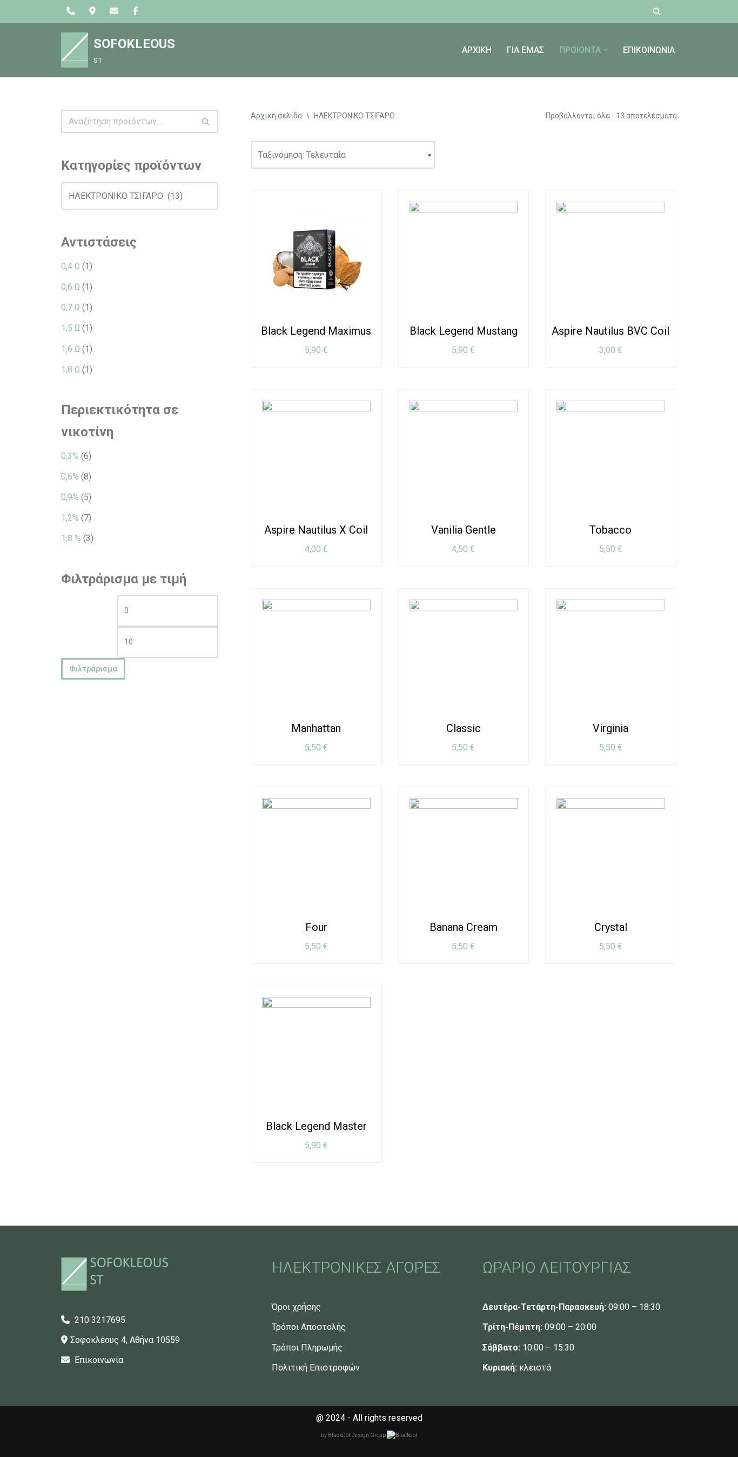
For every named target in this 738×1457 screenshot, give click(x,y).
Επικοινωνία (97, 1360)
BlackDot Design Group (357, 1435)
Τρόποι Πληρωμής (307, 1347)
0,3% (70, 456)
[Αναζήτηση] (657, 11)
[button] (605, 50)
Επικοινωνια (649, 50)
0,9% (70, 497)
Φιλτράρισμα (93, 668)
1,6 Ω (70, 349)
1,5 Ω (70, 328)
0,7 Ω (70, 307)
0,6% (70, 476)
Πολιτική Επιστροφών (316, 1367)
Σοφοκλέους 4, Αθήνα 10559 (125, 1340)
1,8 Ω (70, 369)
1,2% (70, 518)
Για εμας (525, 50)
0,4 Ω (70, 266)
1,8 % (71, 538)
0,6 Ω (70, 287)
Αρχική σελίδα (276, 115)
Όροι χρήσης (296, 1307)
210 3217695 (98, 1320)
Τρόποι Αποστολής (309, 1327)
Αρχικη (477, 50)
